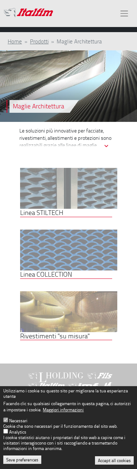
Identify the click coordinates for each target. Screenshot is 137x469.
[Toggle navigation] (124, 13)
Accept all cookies (114, 460)
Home (15, 41)
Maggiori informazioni (63, 409)
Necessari (18, 421)
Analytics (17, 432)
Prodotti (39, 41)
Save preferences (22, 460)
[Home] (28, 13)
